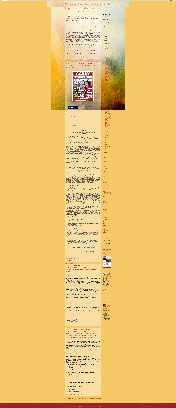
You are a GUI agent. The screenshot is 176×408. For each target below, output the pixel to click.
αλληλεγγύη (105, 178)
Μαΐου (106, 139)
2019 (105, 152)
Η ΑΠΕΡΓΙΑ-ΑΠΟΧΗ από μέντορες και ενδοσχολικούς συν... (108, 48)
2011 (105, 166)
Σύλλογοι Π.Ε (105, 204)
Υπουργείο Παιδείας (106, 214)
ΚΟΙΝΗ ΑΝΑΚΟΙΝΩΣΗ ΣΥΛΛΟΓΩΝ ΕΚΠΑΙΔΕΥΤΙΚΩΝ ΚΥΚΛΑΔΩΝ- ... (108, 103)
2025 (105, 34)
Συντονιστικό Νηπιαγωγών (105, 210)
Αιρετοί (104, 176)
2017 (105, 155)
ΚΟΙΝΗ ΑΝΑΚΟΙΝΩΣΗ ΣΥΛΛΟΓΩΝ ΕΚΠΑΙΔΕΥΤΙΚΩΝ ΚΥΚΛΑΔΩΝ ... (108, 60)
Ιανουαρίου (107, 146)
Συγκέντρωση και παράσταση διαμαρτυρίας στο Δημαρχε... (108, 84)
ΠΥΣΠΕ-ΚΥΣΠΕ (105, 199)
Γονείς (104, 184)
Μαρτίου (106, 142)
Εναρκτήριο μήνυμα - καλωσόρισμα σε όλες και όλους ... (107, 124)
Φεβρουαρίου (107, 144)
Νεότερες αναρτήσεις (70, 398)
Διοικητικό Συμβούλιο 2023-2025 (80, 11)
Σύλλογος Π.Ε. (106, 21)
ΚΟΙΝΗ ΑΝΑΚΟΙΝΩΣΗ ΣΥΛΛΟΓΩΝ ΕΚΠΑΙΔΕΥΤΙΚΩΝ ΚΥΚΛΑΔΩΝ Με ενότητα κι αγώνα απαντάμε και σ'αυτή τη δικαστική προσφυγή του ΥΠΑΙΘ (82, 268)
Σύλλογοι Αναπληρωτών (105, 202)
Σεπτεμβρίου (107, 43)
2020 (105, 150)
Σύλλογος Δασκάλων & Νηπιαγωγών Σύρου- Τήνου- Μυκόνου (87, 6)
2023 (105, 38)
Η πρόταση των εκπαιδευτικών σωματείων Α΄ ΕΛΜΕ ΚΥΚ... (108, 73)
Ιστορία (104, 196)
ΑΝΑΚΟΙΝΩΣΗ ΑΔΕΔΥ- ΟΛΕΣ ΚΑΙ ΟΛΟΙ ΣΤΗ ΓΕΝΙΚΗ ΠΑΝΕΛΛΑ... (108, 53)
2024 (105, 36)
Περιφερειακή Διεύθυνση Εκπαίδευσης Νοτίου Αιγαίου (106, 237)
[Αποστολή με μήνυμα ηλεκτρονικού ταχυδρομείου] (78, 258)
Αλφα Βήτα (105, 225)
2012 (105, 164)
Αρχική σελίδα (69, 11)
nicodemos (93, 406)
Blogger (99, 406)
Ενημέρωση (105, 194)
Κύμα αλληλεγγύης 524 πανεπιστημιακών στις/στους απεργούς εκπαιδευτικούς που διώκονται (107, 308)
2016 (105, 157)
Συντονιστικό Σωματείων (105, 213)
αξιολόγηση (105, 182)
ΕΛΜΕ (104, 191)
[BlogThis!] (79, 258)
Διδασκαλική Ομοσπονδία (105, 227)
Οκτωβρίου (107, 41)
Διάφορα (104, 188)
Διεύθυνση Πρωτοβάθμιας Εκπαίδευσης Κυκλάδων (105, 231)
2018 (105, 154)
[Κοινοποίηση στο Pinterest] (81, 258)
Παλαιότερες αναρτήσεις (94, 398)
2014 (105, 161)
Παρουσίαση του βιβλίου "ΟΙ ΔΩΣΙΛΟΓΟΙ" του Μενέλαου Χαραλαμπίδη (107, 252)
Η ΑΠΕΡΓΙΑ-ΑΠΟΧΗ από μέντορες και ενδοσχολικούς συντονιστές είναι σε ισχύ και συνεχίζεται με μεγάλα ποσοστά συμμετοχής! (82, 18)
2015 (105, 159)
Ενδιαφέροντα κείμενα (107, 193)
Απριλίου (106, 140)
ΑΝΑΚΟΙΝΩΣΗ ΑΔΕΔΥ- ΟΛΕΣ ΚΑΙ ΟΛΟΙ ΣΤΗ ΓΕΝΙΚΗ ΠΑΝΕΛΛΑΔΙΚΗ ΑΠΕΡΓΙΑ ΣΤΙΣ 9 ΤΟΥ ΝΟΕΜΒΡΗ (81, 65)
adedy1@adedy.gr (74, 125)
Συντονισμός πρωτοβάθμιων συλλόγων (105, 206)
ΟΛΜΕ (104, 198)
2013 (105, 163)
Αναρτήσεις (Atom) (73, 400)
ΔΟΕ (105, 173)
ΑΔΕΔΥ (70, 260)
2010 (105, 168)
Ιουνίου (106, 137)
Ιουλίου (106, 135)
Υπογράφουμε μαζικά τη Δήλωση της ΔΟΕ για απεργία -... (107, 78)
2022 (105, 40)
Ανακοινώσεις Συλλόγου (105, 180)
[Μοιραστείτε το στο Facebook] (80, 258)
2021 (105, 148)
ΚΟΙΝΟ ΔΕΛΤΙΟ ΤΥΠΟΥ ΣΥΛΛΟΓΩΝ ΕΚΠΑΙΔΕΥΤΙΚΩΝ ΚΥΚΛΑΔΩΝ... (108, 67)
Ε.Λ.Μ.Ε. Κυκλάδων (106, 234)
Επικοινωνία (91, 11)
